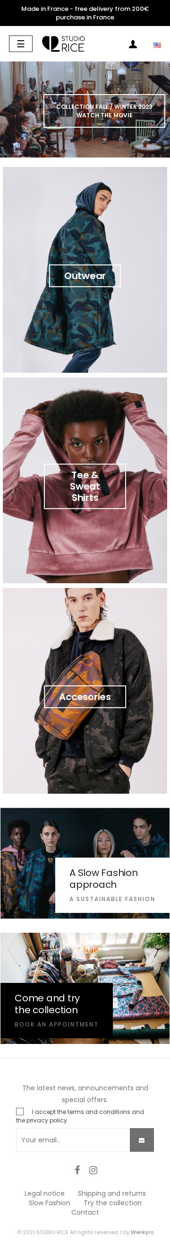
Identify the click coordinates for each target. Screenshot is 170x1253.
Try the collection (113, 1203)
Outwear (85, 275)
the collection (46, 1009)
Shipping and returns (112, 1193)
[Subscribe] (142, 1140)
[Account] (132, 46)
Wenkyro (142, 1232)
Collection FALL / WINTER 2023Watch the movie (104, 111)
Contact (85, 1212)
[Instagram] (93, 1170)
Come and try (47, 998)
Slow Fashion (49, 1203)
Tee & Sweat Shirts (85, 486)
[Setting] (151, 46)
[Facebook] (77, 1170)
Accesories (85, 696)
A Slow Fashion (103, 872)
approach (93, 884)
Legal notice (45, 1193)
